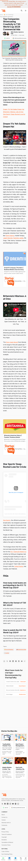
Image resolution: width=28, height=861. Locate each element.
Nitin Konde (14, 32)
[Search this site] (21, 10)
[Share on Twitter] (7, 661)
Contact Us (4, 817)
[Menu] (25, 10)
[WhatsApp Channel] (18, 804)
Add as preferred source (20, 38)
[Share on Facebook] (10, 661)
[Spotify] (15, 804)
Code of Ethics (5, 851)
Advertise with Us (6, 822)
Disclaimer (4, 839)
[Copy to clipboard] (24, 661)
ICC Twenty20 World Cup (18, 551)
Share (25, 859)
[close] (26, 4)
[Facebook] (5, 804)
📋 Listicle (6, 653)
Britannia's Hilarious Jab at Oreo (13, 112)
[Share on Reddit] (19, 661)
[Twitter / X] (2, 804)
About (3, 814)
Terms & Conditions (7, 834)
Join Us (8, 38)
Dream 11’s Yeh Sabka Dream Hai (13, 109)
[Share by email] (22, 661)
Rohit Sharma (10, 235)
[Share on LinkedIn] (13, 661)
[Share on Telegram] (16, 661)
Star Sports (6, 520)
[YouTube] (13, 804)
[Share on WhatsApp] (4, 661)
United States (18, 566)
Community (4, 825)
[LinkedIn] (7, 804)
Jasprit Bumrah (8, 238)
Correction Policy (6, 845)
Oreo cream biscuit (12, 342)
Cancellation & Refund (7, 842)
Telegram (15, 859)
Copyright (4, 837)
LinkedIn (9, 859)
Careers (4, 820)
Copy (21, 859)
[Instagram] (10, 804)
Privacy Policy (5, 831)
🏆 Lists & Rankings (8, 649)
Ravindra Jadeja (18, 238)
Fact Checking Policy (7, 854)
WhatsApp (3, 859)
